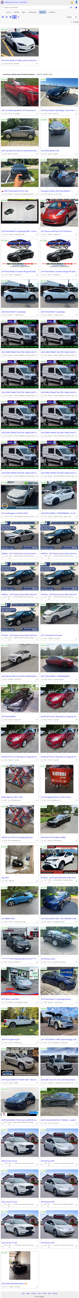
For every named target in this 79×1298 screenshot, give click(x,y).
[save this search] (76, 7)
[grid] (11, 17)
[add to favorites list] (2, 63)
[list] (3, 17)
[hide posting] (37, 63)
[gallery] (14, 17)
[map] (18, 17)
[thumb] (7, 17)
